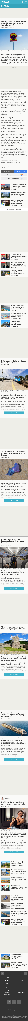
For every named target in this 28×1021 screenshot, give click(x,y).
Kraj (7, 167)
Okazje (21, 980)
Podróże (5, 6)
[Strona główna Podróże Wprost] (5, 2)
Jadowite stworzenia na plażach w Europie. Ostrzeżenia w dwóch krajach (13, 453)
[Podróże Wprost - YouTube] (19, 1002)
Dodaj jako (13, 178)
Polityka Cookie (7, 994)
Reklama (21, 990)
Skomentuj (7, 171)
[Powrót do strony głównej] (2, 973)
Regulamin (7, 992)
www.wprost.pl (17, 1017)
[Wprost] (1, 19)
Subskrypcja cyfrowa (7, 990)
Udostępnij (22, 171)
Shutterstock (19, 390)
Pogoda (7, 983)
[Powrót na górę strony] (25, 973)
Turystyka (7, 978)
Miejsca (21, 978)
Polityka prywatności (21, 992)
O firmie (7, 987)
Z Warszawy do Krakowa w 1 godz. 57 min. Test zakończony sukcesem (13, 363)
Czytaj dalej (14, 413)
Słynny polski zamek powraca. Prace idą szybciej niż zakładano (13, 628)
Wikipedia (15, 654)
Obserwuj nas (13, 175)
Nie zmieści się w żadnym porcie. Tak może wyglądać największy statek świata (13, 715)
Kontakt (21, 987)
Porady (7, 980)
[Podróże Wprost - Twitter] (14, 1002)
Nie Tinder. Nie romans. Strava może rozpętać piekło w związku (13, 803)
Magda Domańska (12, 160)
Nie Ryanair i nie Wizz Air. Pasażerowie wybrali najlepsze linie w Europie (12, 541)
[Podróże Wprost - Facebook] (9, 1002)
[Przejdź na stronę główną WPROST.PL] (0, 2)
